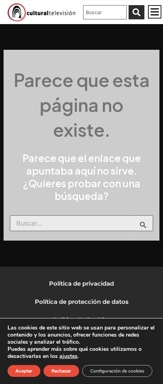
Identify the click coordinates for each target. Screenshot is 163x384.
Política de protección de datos (82, 301)
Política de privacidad (81, 283)
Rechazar (61, 371)
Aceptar (23, 371)
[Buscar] (136, 12)
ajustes (68, 356)
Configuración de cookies (117, 371)
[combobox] (105, 12)
